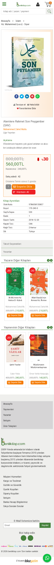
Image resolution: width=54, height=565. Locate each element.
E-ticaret (20, 560)
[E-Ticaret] (31, 560)
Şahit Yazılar (14, 365)
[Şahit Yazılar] (14, 336)
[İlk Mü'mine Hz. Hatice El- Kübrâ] (14, 269)
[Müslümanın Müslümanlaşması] (38, 336)
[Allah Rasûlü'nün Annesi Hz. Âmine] (38, 269)
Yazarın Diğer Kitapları (17, 260)
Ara (49, 11)
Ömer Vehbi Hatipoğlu (38, 374)
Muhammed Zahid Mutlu (15, 307)
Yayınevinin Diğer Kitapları (19, 327)
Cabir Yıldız (14, 374)
